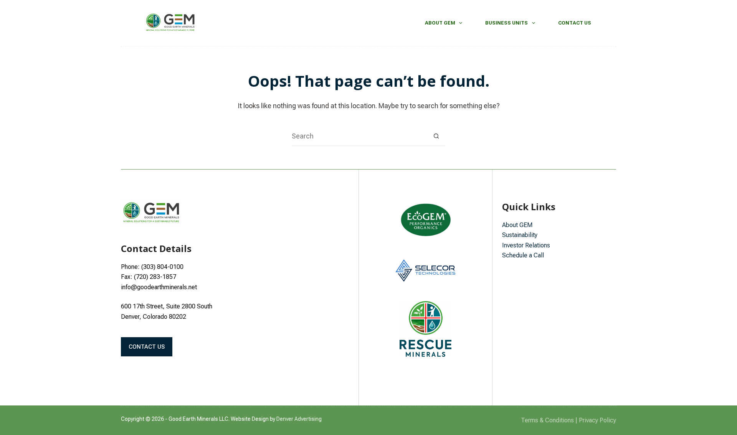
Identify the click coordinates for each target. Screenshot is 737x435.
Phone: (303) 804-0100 (152, 266)
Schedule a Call (523, 255)
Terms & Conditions (547, 420)
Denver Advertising (299, 419)
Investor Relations (526, 245)
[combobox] (359, 136)
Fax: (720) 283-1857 (148, 276)
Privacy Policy (597, 420)
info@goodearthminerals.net (159, 287)
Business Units (506, 23)
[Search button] (436, 136)
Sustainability (519, 235)
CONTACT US (147, 346)
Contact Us (574, 23)
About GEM (440, 23)
